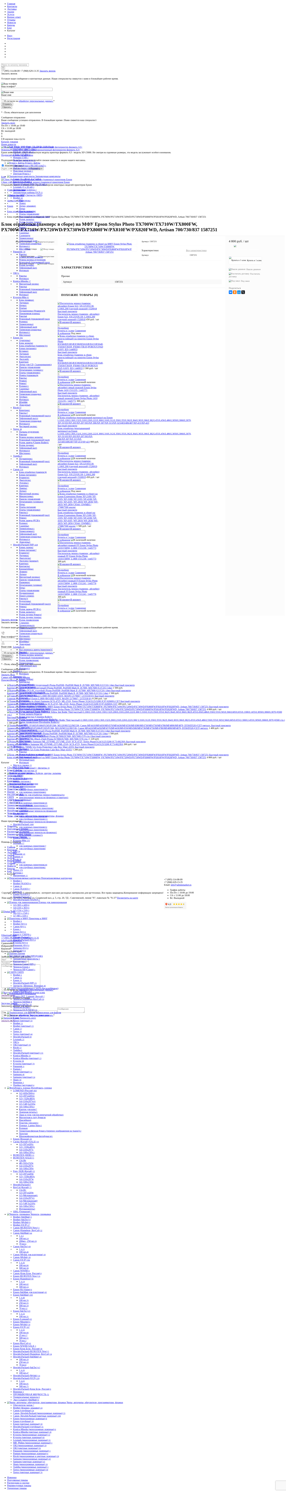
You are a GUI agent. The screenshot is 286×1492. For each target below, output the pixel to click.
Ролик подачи (26, 265)
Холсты (23, 1133)
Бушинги (24, 477)
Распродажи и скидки (18, 1483)
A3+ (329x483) (27, 1098)
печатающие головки (31, 835)
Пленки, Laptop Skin (30, 1125)
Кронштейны (26, 569)
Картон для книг (28, 1109)
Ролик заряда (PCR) (29, 520)
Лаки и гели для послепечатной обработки (41, 1114)
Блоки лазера (26, 547)
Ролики (23, 321)
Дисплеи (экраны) (29, 561)
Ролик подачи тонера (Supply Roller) (38, 719)
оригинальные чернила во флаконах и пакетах (43, 797)
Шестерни (25, 249)
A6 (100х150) (27, 1106)
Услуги (10, 14)
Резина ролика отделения (32, 259)
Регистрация (13, 38)
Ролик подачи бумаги (30, 614)
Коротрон (24, 410)
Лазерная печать (28, 1112)
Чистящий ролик (28, 426)
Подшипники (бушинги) (32, 311)
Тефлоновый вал (28, 241)
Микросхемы (26, 496)
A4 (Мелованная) (28, 1201)
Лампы (23, 488)
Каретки (24, 362)
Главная (11, 3)
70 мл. (22, 1244)
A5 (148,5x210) (27, 1104)
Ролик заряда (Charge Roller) (34, 442)
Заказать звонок (47, 71)
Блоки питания (27, 348)
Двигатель (25, 200)
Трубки (23, 397)
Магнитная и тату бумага (32, 1117)
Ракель (23, 254)
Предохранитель (28, 695)
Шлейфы (24, 641)
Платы (23, 308)
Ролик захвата (26, 219)
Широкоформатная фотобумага (36, 1136)
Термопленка (26, 238)
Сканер (23, 725)
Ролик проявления (29, 224)
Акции (10, 11)
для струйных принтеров (33, 805)
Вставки (24, 351)
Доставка (12, 9)
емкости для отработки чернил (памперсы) (41, 795)
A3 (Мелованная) (28, 1195)
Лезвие (23, 571)
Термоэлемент (27, 531)
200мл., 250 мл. (28, 1241)
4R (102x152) (26, 1163)
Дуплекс (24, 483)
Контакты (12, 6)
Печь (22, 208)
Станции (24, 622)
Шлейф (23, 402)
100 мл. (24, 1238)
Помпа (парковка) (28, 375)
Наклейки (25, 1120)
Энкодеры (24, 405)
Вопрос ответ (14, 17)
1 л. (21, 1235)
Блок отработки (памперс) (33, 345)
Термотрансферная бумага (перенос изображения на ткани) (50, 1131)
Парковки (24, 582)
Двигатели (25, 356)
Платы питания (27, 211)
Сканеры (24, 233)
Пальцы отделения (29, 432)
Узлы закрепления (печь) (32, 735)
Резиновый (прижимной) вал (34, 216)
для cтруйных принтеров (33, 789)
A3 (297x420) (27, 1096)
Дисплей (24, 359)
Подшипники (26, 593)
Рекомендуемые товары (19, 1485)
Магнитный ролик (29, 284)
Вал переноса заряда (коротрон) (35, 649)
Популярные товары (17, 1480)
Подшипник (26, 458)
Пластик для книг (28, 1123)
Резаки (23, 380)
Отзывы (11, 20)
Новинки (12, 1477)
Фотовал (24, 246)
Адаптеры (24, 340)
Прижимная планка (29, 313)
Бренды (11, 25)
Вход (9, 35)
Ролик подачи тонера (30, 222)
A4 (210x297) (27, 1101)
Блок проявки (26, 300)
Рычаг (22, 227)
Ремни (23, 383)
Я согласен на (29, 101)
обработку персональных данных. (36, 101)
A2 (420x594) (27, 1093)
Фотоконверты (27, 1209)
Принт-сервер (26, 596)
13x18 (22, 1160)
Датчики (24, 302)
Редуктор (24, 700)
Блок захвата (26, 343)
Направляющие (27, 687)
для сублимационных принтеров (36, 808)
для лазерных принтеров (32, 792)
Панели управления (29, 367)
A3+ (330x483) (27, 1147)
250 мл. (24, 1303)
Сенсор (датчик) (28, 230)
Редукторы (25, 601)
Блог (9, 28)
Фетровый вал (27, 760)
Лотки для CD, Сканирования (35, 364)
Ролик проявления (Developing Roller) (39, 722)
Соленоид (24, 235)
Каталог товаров (9, 141)
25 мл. (23, 1335)
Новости (11, 22)
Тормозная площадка (30, 243)
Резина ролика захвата (31, 257)
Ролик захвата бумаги (30, 714)
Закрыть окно (8, 123)
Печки (23, 305)
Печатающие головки (31, 370)
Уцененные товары (17, 1488)
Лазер (22, 203)
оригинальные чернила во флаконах (38, 811)
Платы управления (29, 214)
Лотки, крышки (27, 206)
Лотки (23, 491)
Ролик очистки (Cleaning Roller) (35, 717)
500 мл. (24, 1268)
